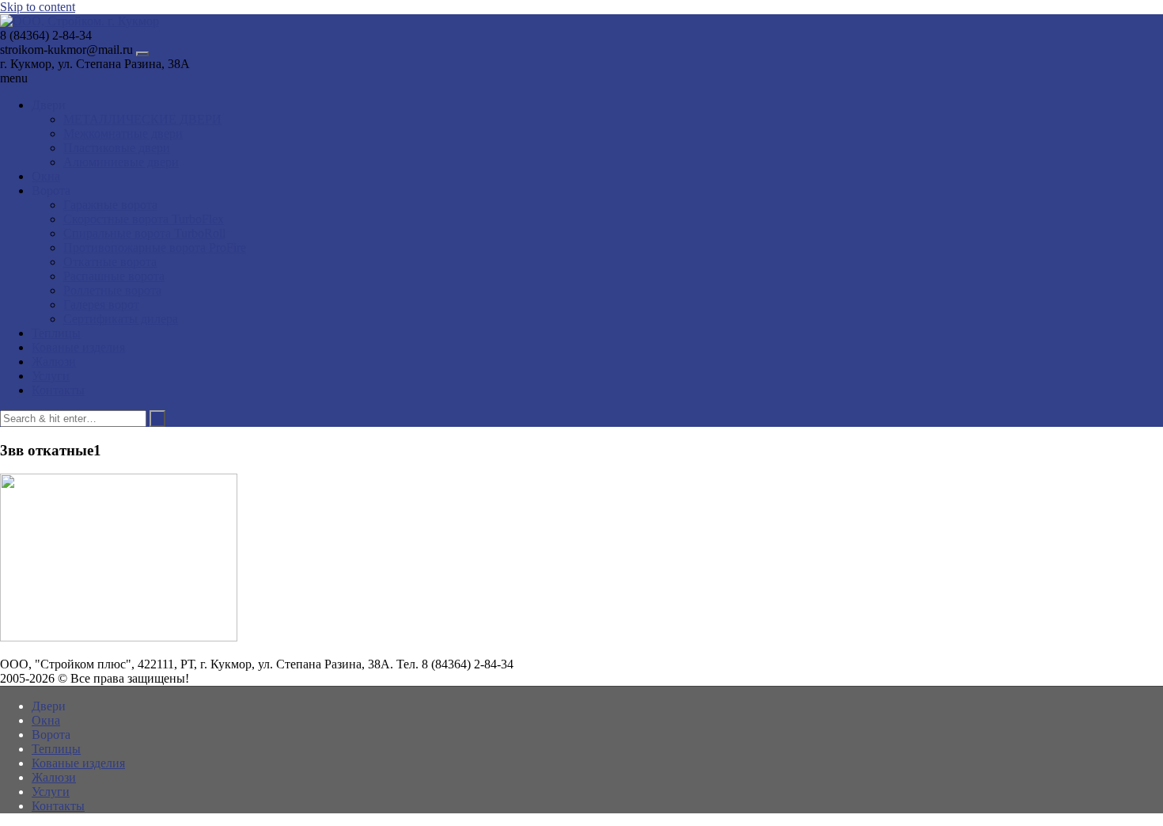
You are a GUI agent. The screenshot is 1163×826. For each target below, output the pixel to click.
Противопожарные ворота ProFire (154, 247)
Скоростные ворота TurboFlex (143, 219)
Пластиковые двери (116, 147)
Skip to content (37, 6)
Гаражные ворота (110, 204)
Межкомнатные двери (123, 133)
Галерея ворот (101, 304)
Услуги (51, 376)
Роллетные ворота (112, 290)
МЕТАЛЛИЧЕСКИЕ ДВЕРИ (142, 119)
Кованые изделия (78, 347)
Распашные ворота (114, 276)
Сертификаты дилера (120, 318)
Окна (46, 176)
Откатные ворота (110, 261)
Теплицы (56, 333)
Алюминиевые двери (121, 162)
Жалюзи (54, 361)
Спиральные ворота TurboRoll (144, 233)
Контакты (58, 390)
